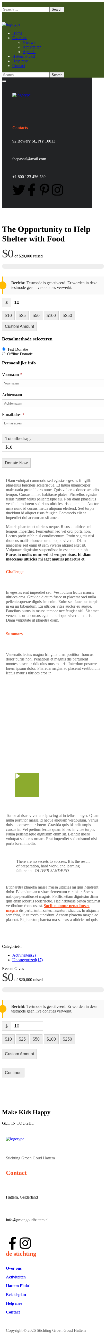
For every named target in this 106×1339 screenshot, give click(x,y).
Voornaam (12, 374)
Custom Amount (19, 326)
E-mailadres (13, 414)
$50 (36, 315)
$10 (8, 315)
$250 (67, 315)
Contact (13, 1312)
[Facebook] (31, 189)
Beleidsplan (16, 1294)
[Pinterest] (44, 189)
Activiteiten (24, 955)
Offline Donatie (20, 354)
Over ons (14, 1268)
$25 (22, 315)
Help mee (14, 1303)
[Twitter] (18, 189)
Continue (13, 1072)
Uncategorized (27, 960)
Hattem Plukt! (18, 1286)
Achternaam (12, 394)
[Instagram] (57, 189)
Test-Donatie (17, 349)
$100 (51, 315)
